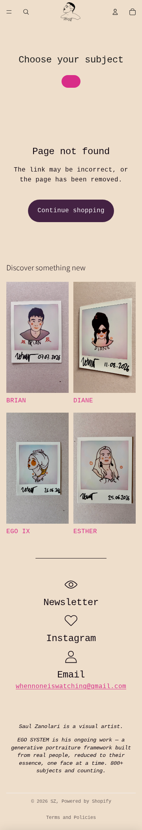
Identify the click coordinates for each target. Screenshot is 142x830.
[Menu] (9, 12)
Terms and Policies (71, 818)
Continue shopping (71, 210)
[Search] (26, 12)
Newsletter (71, 602)
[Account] (115, 12)
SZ (53, 801)
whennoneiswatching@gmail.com (71, 686)
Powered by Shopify (86, 801)
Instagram (71, 638)
